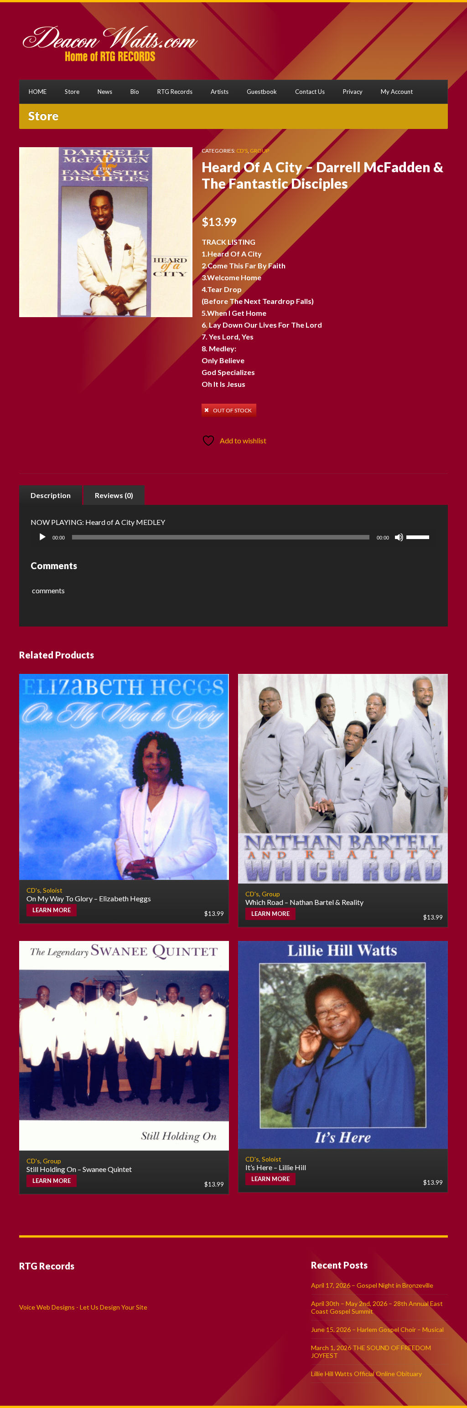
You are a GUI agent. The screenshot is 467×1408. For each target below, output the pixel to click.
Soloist (52, 890)
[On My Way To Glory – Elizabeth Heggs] (124, 777)
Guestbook (262, 91)
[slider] (419, 536)
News (105, 91)
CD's (242, 150)
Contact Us (310, 91)
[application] (233, 537)
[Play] (42, 537)
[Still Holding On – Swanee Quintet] (124, 1046)
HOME (38, 91)
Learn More (51, 910)
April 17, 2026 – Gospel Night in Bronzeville (372, 1285)
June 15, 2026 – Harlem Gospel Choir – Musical (377, 1329)
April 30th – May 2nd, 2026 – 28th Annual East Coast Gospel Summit (377, 1307)
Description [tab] (51, 495)
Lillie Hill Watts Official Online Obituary (366, 1373)
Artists (219, 91)
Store (72, 91)
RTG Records (174, 91)
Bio (134, 91)
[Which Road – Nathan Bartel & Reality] (343, 779)
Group (259, 150)
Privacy (353, 91)
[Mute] (399, 537)
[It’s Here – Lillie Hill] (343, 1045)
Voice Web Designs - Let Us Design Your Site (83, 1307)
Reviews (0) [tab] (114, 495)
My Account (397, 91)
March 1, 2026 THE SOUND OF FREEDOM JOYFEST (371, 1351)
